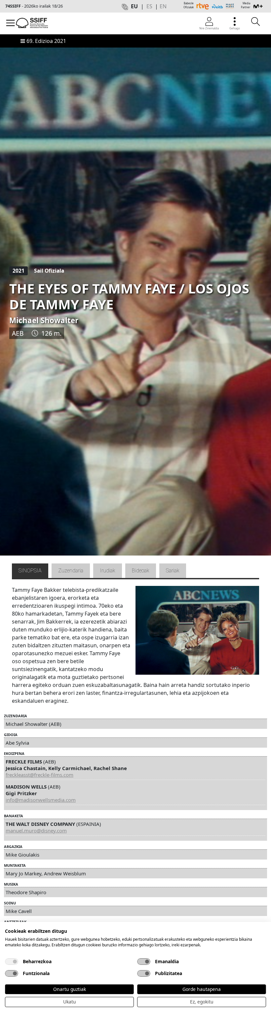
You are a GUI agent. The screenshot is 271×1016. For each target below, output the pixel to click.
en (163, 6)
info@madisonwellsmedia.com (41, 799)
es (149, 6)
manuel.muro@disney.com (36, 830)
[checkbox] (11, 961)
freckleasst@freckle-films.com (39, 774)
